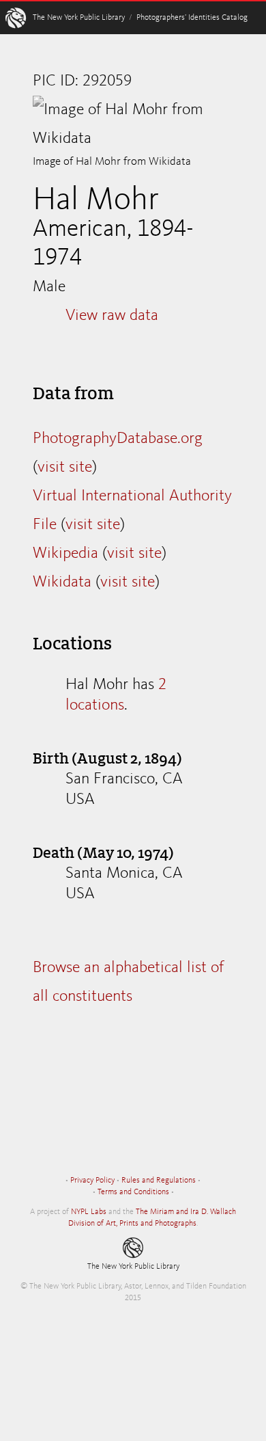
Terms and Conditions (133, 1192)
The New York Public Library (79, 18)
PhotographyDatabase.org (118, 439)
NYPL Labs (88, 1212)
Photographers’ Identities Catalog (192, 18)
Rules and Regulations (158, 1180)
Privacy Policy (92, 1180)
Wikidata (62, 582)
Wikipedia (65, 554)
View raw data (111, 316)
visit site (65, 467)
